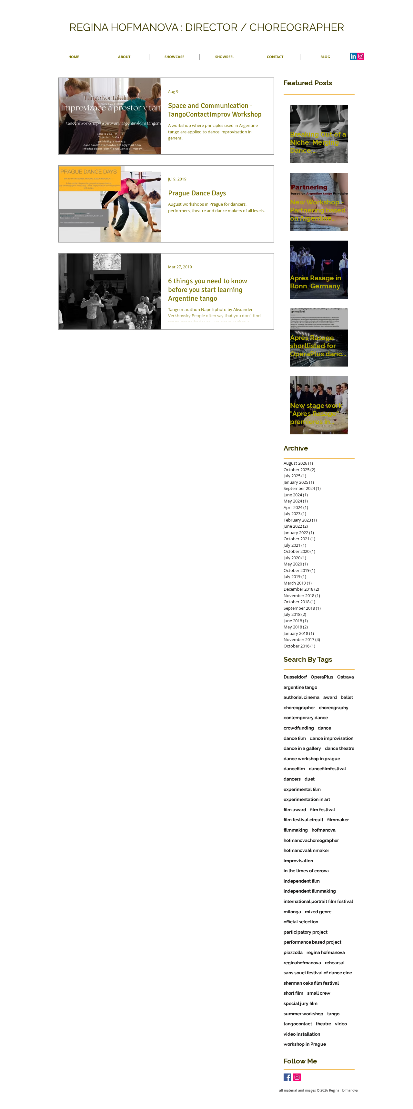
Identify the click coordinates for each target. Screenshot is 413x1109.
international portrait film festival (318, 901)
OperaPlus (322, 676)
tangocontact (298, 1023)
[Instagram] (360, 56)
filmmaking (296, 830)
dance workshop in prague (312, 758)
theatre (323, 1023)
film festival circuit (303, 819)
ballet (347, 697)
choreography (333, 707)
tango (333, 1013)
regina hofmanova (326, 952)
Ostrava (345, 676)
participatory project (305, 932)
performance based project (312, 942)
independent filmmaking (310, 891)
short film (293, 993)
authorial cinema (301, 697)
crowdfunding (299, 728)
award (330, 697)
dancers (292, 779)
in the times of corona (306, 870)
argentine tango (300, 687)
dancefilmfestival (327, 768)
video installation (302, 1034)
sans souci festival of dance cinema (319, 972)
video (341, 1023)
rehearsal (335, 962)
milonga (292, 911)
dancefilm (294, 768)
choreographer (299, 707)
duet (310, 779)
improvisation (298, 860)
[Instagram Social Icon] (297, 1077)
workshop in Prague (305, 1044)
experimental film (302, 789)
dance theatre (339, 748)
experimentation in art (307, 799)
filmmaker (338, 819)
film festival (322, 809)
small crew (318, 993)
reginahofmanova (302, 962)
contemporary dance (306, 717)
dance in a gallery (302, 748)
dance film (295, 738)
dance (324, 728)
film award (295, 809)
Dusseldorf (295, 676)
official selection (301, 921)
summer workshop (303, 1013)
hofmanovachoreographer (311, 840)
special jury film (300, 1003)
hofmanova (324, 830)
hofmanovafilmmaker (306, 850)
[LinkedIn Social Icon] (353, 56)
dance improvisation (331, 738)
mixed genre (318, 911)
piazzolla (293, 952)
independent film (302, 881)
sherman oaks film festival (311, 983)
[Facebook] (287, 1077)
